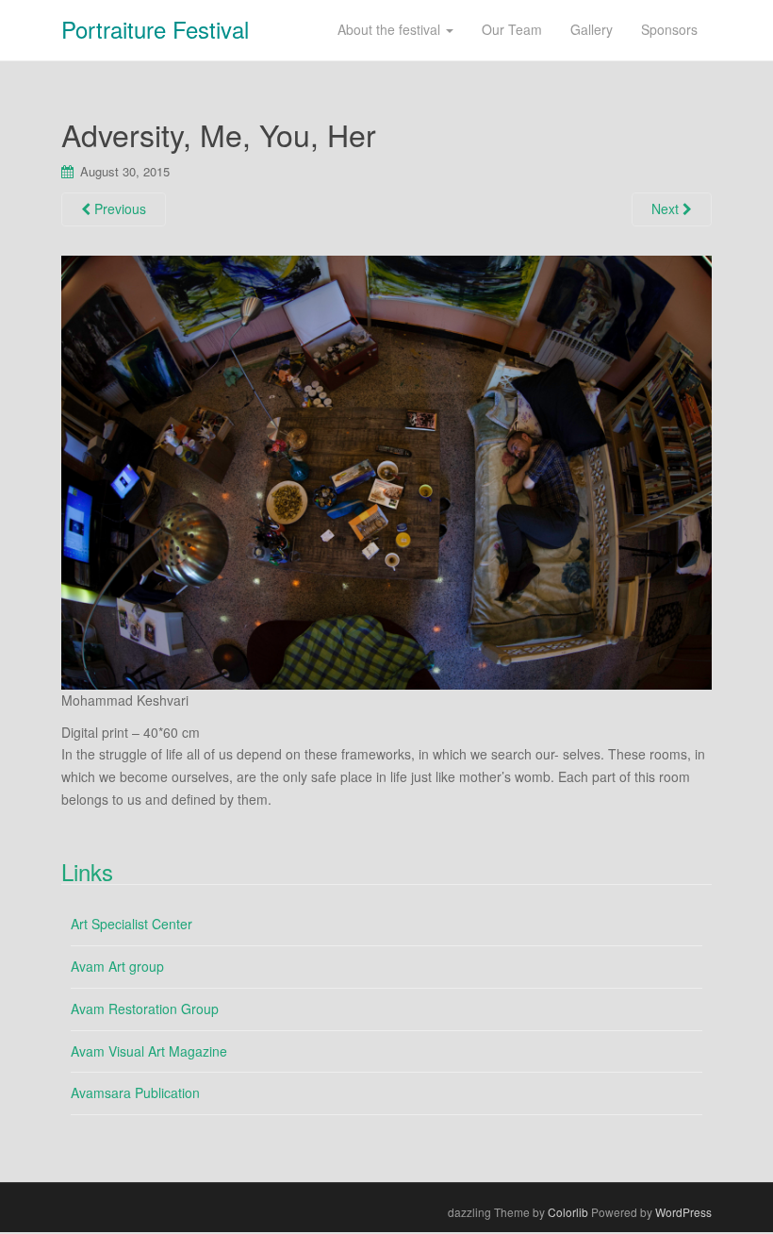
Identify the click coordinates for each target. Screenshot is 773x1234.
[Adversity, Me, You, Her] (386, 469)
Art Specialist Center (131, 923)
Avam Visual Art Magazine (149, 1051)
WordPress (683, 1212)
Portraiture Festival (155, 28)
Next (667, 208)
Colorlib (568, 1212)
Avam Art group (117, 966)
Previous (118, 208)
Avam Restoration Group (145, 1008)
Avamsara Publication (135, 1092)
